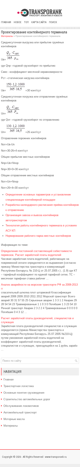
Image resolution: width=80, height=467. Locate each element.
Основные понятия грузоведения (23, 392)
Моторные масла (14, 419)
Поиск (53, 22)
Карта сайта (38, 22)
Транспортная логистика (18, 386)
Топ (26, 22)
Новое (17, 22)
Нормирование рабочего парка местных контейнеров (38, 235)
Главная (6, 22)
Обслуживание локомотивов (21, 405)
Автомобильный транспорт (20, 412)
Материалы (7, 36)
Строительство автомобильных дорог (26, 399)
